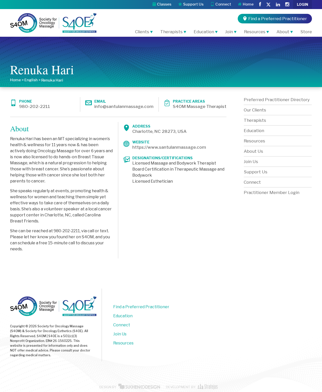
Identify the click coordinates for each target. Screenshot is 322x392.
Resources (254, 31)
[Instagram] (287, 4)
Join (229, 31)
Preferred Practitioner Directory (277, 99)
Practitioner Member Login (271, 192)
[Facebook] (260, 4)
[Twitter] (268, 5)
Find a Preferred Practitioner (141, 306)
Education (204, 31)
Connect (252, 182)
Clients (142, 31)
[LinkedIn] (278, 4)
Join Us (251, 161)
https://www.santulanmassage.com (169, 147)
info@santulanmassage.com (123, 106)
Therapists (171, 31)
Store (306, 31)
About (282, 31)
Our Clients (255, 109)
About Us (253, 151)
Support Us (255, 171)
